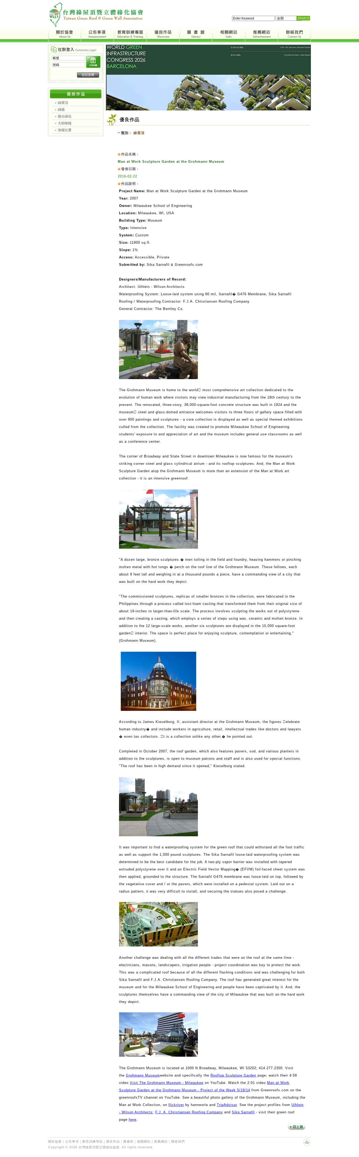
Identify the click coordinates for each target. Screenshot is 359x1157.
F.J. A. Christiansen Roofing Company (189, 1112)
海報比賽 (64, 130)
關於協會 (55, 1141)
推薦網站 (161, 1141)
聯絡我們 (178, 1141)
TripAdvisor (227, 1105)
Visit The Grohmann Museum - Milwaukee (166, 1083)
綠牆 (61, 109)
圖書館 (128, 1141)
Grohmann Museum (143, 1075)
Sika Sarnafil (243, 1112)
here (132, 1120)
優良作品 (113, 1141)
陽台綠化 (64, 116)
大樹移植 (64, 123)
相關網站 (144, 1141)
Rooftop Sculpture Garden (233, 1075)
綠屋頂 (63, 103)
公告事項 (72, 1141)
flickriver (176, 1105)
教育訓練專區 (92, 1141)
